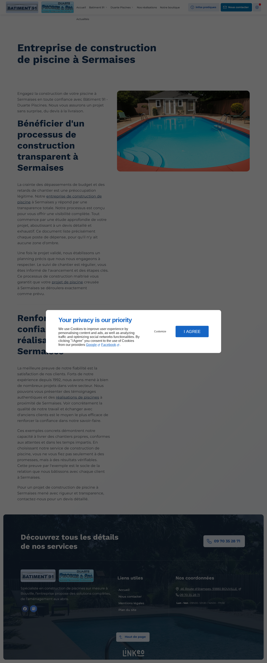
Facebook (108, 345)
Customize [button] (160, 331)
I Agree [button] (192, 331)
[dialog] (133, 331)
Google (91, 345)
